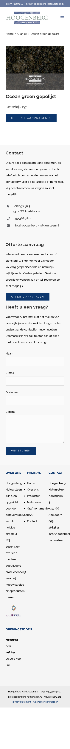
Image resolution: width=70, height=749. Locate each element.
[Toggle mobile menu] (62, 18)
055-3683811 (15, 3)
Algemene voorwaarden (45, 702)
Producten (34, 496)
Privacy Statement (21, 702)
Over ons (33, 489)
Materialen (34, 502)
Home (31, 483)
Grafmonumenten (38, 508)
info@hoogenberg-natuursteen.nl (45, 3)
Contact (32, 521)
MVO (30, 515)
